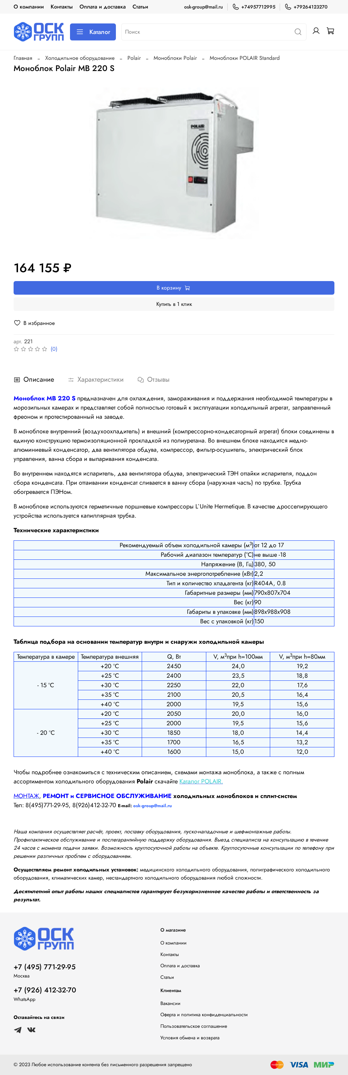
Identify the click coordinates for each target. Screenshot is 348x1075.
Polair (134, 58)
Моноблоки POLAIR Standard (245, 58)
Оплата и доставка (103, 7)
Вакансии (170, 1003)
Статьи (140, 7)
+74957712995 (258, 6)
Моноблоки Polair (175, 58)
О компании (29, 7)
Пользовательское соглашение (193, 1026)
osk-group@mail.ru (203, 6)
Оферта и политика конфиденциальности (204, 1014)
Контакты (62, 7)
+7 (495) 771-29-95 (44, 967)
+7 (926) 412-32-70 (45, 990)
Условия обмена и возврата (190, 1037)
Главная (23, 58)
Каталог (99, 32)
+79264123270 (311, 6)
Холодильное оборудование (80, 58)
